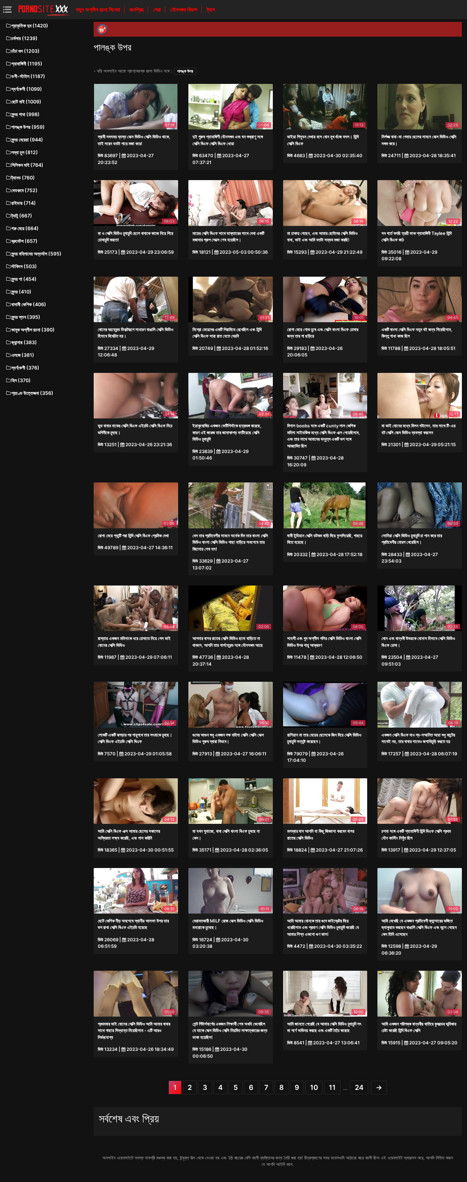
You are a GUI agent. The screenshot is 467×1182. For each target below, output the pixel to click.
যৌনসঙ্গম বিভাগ (184, 9)
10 (314, 1087)
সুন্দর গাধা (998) (25, 114)
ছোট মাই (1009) (26, 101)
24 (359, 1087)
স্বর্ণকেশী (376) (25, 367)
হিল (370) (21, 380)
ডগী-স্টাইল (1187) (28, 76)
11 (332, 1087)
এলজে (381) (22, 355)
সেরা (157, 9)
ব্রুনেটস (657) (24, 241)
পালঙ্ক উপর (185, 71)
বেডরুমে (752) (24, 190)
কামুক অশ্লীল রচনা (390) (33, 329)
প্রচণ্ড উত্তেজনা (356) (32, 393)
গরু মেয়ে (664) (25, 228)
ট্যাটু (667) (21, 215)
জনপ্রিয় (137, 9)
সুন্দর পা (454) (24, 279)
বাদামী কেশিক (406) (28, 304)
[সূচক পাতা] (43, 9)
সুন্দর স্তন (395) (25, 317)
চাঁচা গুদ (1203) (25, 51)
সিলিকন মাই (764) (27, 165)
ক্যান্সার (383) (24, 342)
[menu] (7, 9)
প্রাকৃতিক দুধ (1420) (29, 25)
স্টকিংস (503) (24, 266)
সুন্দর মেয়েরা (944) (27, 139)
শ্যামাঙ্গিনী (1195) (26, 63)
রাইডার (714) (23, 203)
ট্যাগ (211, 9)
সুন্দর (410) (21, 291)
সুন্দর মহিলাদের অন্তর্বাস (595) (36, 253)
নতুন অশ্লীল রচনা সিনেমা (98, 9)
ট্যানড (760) (23, 177)
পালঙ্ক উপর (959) (28, 127)
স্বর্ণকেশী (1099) (26, 89)
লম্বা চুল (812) (24, 152)
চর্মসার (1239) (24, 38)
